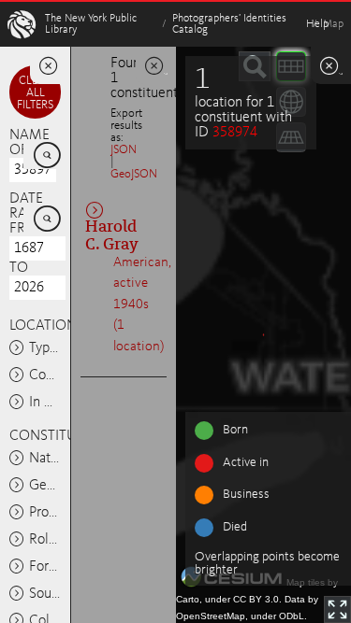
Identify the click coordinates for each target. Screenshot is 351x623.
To (18, 268)
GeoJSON (133, 174)
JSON (123, 150)
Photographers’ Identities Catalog (229, 24)
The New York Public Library (91, 24)
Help (317, 24)
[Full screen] (337, 609)
